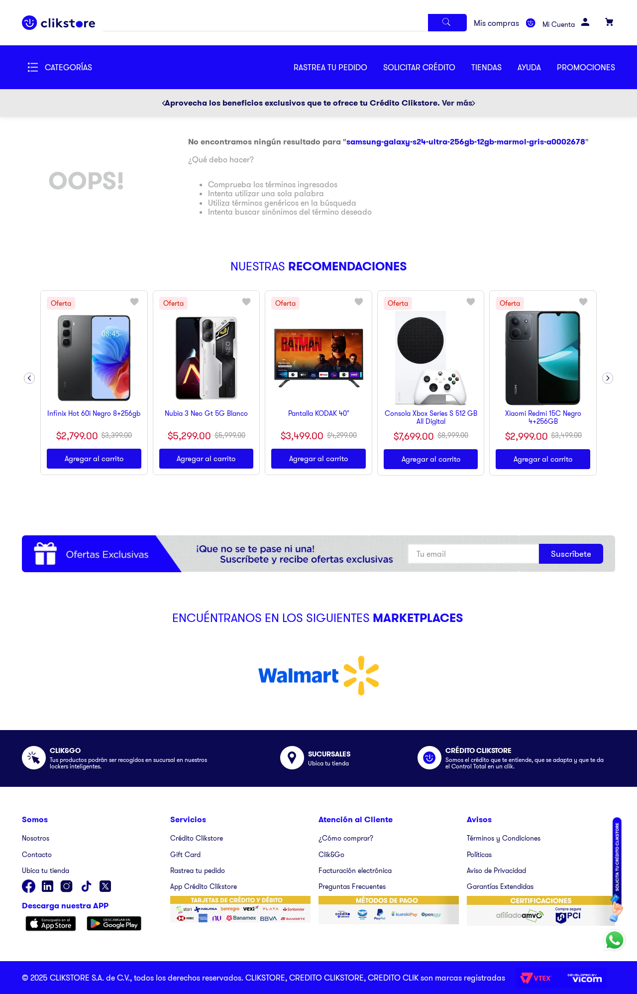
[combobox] (284, 22)
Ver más (457, 103)
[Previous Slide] (163, 103)
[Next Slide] (473, 103)
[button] (427, 67)
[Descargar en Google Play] (114, 924)
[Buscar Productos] (447, 22)
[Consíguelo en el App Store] (51, 924)
